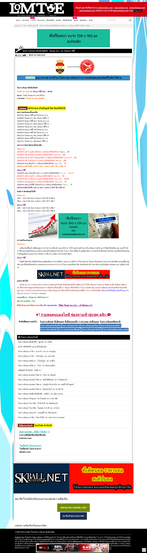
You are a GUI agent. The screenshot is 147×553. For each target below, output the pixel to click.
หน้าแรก (18, 25)
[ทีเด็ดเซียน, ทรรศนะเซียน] (104, 226)
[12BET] (72, 548)
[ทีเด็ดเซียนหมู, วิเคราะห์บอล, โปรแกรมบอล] (74, 478)
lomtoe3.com (19, 537)
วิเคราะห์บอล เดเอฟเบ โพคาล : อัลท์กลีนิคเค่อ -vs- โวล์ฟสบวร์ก (36, 15)
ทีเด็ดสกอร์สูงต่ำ (26, 425)
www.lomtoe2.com (87, 11)
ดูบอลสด (30, 78)
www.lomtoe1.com (137, 8)
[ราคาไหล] (43, 226)
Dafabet (22, 108)
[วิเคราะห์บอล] (73, 38)
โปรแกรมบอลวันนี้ (43, 539)
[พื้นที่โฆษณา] (73, 226)
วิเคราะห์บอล (37, 537)
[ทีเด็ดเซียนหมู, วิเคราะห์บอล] (73, 274)
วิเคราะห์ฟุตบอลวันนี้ (30, 25)
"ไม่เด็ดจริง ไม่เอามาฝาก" (30, 445)
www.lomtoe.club (105, 8)
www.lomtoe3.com (120, 11)
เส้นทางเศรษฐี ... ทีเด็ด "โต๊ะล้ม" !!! (34, 432)
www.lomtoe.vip (121, 8)
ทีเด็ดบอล (76, 541)
